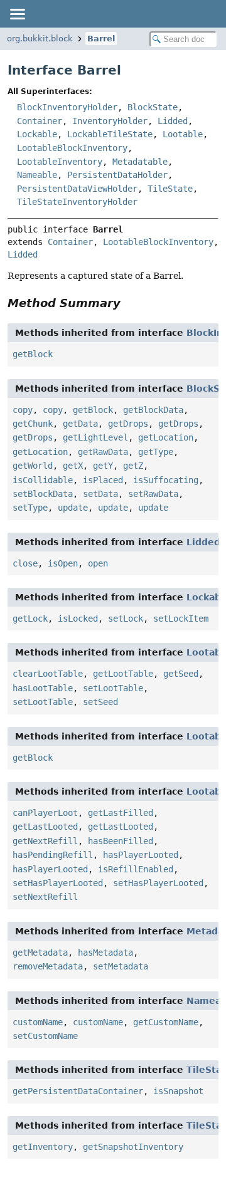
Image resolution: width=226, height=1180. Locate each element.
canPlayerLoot (45, 813)
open (98, 563)
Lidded (173, 121)
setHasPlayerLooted (58, 883)
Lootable (183, 134)
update (73, 508)
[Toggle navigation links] (17, 14)
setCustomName (45, 1036)
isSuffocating (165, 480)
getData (80, 424)
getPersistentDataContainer (78, 1091)
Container (39, 121)
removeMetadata (48, 966)
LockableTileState (110, 134)
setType (30, 508)
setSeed (100, 702)
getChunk (33, 424)
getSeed (180, 674)
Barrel (101, 38)
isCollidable (43, 480)
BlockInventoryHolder (67, 107)
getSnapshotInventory (133, 1147)
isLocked (78, 618)
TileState (170, 189)
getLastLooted (45, 827)
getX (73, 466)
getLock (30, 618)
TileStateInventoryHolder (77, 202)
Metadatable (140, 162)
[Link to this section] (129, 303)
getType (155, 452)
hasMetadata (105, 953)
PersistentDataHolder (117, 175)
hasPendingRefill (53, 855)
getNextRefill (45, 841)
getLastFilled (120, 813)
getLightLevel (95, 437)
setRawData (153, 494)
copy (23, 410)
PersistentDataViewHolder (77, 189)
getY (103, 466)
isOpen (63, 563)
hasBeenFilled (120, 841)
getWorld (33, 466)
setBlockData (43, 494)
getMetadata (40, 953)
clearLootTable (48, 674)
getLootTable (123, 674)
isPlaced (103, 480)
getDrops (128, 424)
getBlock (33, 354)
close (25, 563)
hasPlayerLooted (140, 855)
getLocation (165, 437)
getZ (133, 466)
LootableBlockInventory (72, 148)
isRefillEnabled (135, 869)
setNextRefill (45, 897)
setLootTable (113, 688)
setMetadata (120, 966)
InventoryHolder (110, 121)
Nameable (37, 175)
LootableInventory (59, 162)
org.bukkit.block (40, 38)
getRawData (103, 452)
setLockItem (180, 618)
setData (100, 494)
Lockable (37, 134)
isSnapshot (178, 1091)
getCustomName (165, 1022)
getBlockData (153, 410)
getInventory (43, 1147)
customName (38, 1022)
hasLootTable (43, 688)
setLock (125, 618)
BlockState (152, 107)
